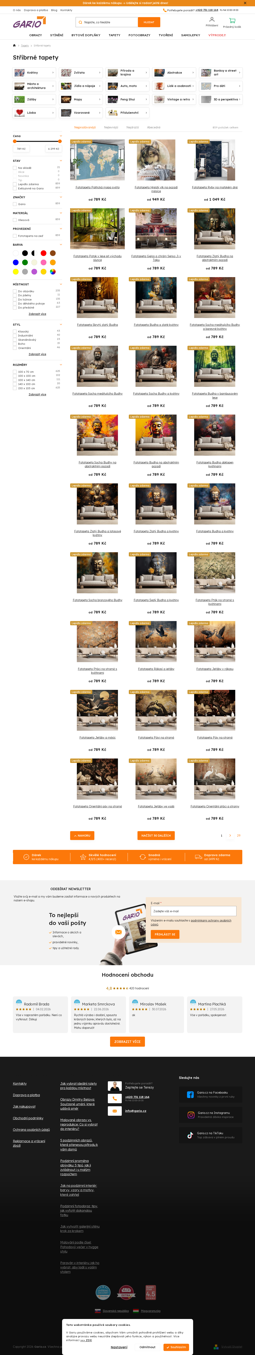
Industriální (39, 335)
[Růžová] (45, 264)
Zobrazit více (127, 1042)
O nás (17, 10)
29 (238, 835)
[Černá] (26, 254)
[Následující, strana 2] (230, 835)
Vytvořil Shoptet (231, 1346)
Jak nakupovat (24, 1106)
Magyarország (150, 1311)
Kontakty (66, 10)
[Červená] (45, 254)
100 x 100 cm (39, 375)
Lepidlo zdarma (39, 184)
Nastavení (119, 1347)
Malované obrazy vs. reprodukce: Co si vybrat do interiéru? (79, 1124)
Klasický (39, 331)
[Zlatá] (45, 273)
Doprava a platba (36, 10)
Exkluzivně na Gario (39, 188)
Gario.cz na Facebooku (215, 1094)
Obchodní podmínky (28, 1118)
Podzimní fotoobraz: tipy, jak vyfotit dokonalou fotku (79, 1210)
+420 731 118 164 (137, 1097)
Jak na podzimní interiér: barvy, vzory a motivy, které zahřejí (78, 1190)
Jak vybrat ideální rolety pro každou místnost (78, 1086)
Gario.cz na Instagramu (216, 1115)
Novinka (38, 176)
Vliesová (39, 220)
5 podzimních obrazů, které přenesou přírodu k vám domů (79, 1144)
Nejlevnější (111, 127)
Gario (39, 204)
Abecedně (153, 127)
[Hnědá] (54, 254)
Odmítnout (147, 1347)
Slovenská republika (116, 1311)
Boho (39, 343)
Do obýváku (39, 291)
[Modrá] (17, 264)
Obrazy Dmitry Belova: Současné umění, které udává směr (77, 1103)
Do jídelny (39, 295)
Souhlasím (178, 1347)
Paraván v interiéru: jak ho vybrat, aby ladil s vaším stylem (79, 1267)
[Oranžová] (54, 264)
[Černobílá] (35, 254)
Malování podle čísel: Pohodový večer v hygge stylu (79, 1246)
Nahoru (84, 835)
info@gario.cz (135, 1111)
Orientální (39, 348)
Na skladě (39, 167)
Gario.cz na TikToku (215, 1135)
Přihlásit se (165, 934)
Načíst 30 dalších (156, 835)
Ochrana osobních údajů (31, 1130)
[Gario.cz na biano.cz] (150, 1294)
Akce (38, 171)
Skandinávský (39, 339)
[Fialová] (35, 273)
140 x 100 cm (39, 384)
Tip (38, 180)
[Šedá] (26, 273)
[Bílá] (17, 254)
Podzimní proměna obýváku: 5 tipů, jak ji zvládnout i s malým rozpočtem (75, 1167)
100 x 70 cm (39, 371)
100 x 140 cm (39, 380)
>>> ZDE (86, 1340)
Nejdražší (132, 127)
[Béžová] (35, 264)
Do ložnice (39, 299)
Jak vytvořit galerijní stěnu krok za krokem (80, 1228)
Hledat (149, 22)
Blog (54, 10)
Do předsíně (39, 307)
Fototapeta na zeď (39, 235)
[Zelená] (26, 264)
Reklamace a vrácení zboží (29, 1143)
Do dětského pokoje (39, 303)
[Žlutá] (17, 273)
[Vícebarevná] (54, 273)
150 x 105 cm (39, 388)
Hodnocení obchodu (127, 974)
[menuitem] (35, 34)
